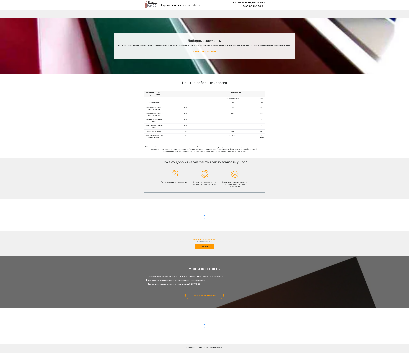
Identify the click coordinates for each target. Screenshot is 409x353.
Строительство (146, 14)
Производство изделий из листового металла (184, 14)
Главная (129, 14)
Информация (220, 14)
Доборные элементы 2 (262, 14)
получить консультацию (204, 51)
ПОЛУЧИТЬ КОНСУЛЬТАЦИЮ (204, 295)
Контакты (237, 14)
